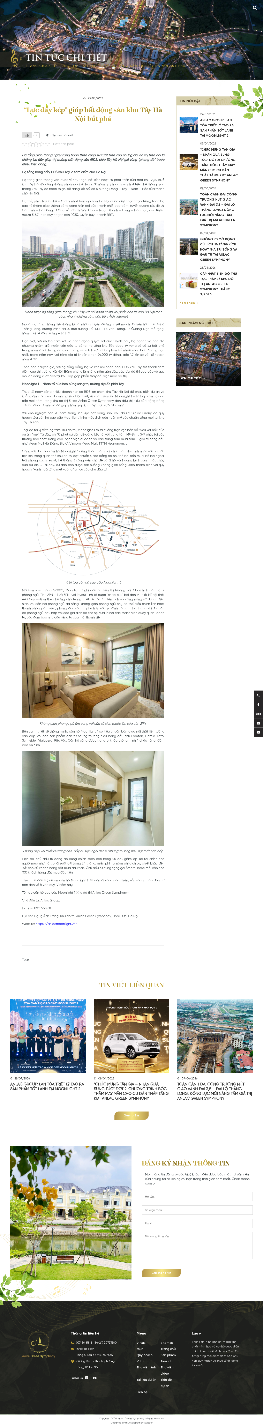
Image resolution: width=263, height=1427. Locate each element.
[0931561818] (258, 695)
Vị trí (140, 1361)
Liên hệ (142, 1392)
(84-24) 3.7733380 (105, 1342)
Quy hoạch (145, 1355)
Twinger (148, 1423)
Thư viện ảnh (146, 1367)
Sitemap (167, 1343)
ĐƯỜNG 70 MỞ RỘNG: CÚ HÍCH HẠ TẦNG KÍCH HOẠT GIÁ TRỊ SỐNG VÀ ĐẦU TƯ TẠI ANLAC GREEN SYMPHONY (218, 250)
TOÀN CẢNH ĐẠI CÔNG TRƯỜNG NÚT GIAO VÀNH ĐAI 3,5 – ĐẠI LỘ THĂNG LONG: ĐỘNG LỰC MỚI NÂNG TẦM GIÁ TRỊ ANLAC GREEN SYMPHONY (218, 210)
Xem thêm (188, 303)
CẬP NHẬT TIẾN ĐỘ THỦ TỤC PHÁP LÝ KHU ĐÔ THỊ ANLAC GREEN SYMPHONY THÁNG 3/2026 (218, 284)
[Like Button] (27, 135)
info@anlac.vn (85, 1348)
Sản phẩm (168, 1355)
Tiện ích (166, 1361)
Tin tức (59, 66)
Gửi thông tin (161, 1272)
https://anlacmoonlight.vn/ (56, 924)
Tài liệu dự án (146, 1380)
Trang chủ (36, 66)
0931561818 (83, 1342)
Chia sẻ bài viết (62, 135)
